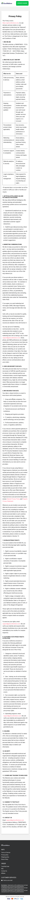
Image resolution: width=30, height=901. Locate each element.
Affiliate (3, 873)
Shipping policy (5, 857)
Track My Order (5, 866)
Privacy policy (4, 854)
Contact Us (4, 871)
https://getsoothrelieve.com (10, 23)
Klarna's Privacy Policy (13, 499)
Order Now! (22, 3)
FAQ (2, 868)
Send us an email (7, 880)
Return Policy (4, 859)
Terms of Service (5, 852)
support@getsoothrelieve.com (11, 338)
